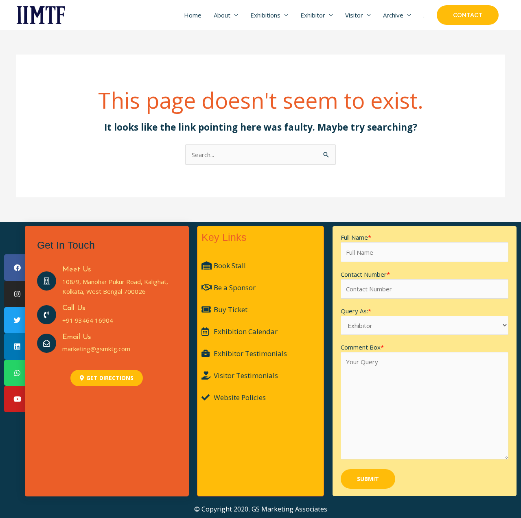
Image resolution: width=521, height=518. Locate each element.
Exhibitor (312, 15)
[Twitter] (17, 320)
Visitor (354, 15)
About (222, 15)
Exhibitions (265, 15)
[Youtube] (17, 399)
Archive (393, 15)
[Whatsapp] (17, 373)
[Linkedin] (17, 346)
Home (192, 15)
